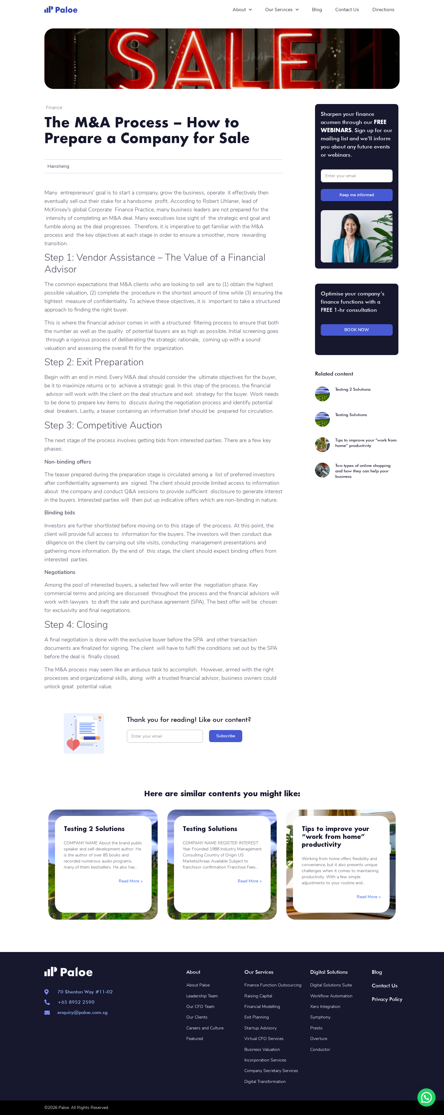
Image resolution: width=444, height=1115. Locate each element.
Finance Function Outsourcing (272, 985)
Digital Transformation (265, 1081)
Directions (383, 9)
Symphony (320, 1017)
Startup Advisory (260, 1028)
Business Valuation (262, 1049)
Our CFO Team (200, 1006)
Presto (316, 1028)
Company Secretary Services (271, 1071)
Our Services (279, 9)
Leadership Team (202, 996)
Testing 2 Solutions (353, 389)
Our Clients (197, 1017)
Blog (317, 9)
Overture (318, 1039)
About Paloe (198, 985)
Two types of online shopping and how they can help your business (363, 471)
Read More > (131, 881)
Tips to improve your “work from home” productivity (335, 836)
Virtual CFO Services (264, 1039)
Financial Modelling (262, 1006)
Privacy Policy (387, 999)
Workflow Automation (331, 996)
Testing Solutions (351, 414)
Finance (54, 107)
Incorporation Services (265, 1060)
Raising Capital (258, 996)
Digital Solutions (329, 972)
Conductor (320, 1049)
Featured (194, 1039)
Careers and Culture (205, 1028)
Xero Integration (326, 1006)
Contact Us (347, 9)
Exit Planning (256, 1017)
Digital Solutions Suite (331, 985)
